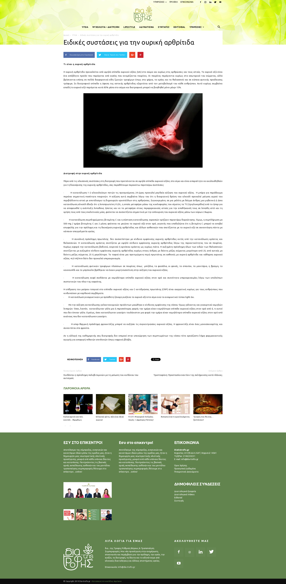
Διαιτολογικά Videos (184, 494)
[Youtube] (220, 2)
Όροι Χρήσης (180, 465)
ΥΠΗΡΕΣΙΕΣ (158, 2)
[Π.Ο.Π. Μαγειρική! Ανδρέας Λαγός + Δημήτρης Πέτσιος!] (143, 404)
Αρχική (66, 35)
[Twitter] (215, 2)
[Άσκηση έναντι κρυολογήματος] (175, 404)
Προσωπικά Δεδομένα (185, 468)
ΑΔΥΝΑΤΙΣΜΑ (146, 27)
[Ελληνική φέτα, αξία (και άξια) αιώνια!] (110, 404)
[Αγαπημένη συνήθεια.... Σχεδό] (93, 514)
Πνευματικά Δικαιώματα (186, 472)
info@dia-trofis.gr (126, 567)
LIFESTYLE (129, 27)
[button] (219, 27)
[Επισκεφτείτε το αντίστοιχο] (68, 514)
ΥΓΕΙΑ (85, 27)
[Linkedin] (210, 2)
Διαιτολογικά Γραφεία (185, 491)
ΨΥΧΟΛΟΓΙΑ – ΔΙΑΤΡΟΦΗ (105, 27)
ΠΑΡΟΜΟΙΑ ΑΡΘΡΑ (76, 388)
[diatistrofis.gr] (143, 14)
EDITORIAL (179, 27)
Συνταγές (179, 501)
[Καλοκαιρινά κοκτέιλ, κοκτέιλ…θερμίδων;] (78, 404)
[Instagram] (205, 2)
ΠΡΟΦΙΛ (174, 2)
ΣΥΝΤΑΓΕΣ (163, 27)
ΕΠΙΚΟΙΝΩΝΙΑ (187, 2)
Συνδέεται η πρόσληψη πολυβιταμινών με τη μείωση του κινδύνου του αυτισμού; (100, 376)
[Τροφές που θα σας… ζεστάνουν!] (208, 404)
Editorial (178, 497)
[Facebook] (200, 2)
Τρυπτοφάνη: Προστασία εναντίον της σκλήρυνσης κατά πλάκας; (188, 375)
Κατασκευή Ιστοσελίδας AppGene (107, 581)
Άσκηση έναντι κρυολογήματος (175, 417)
